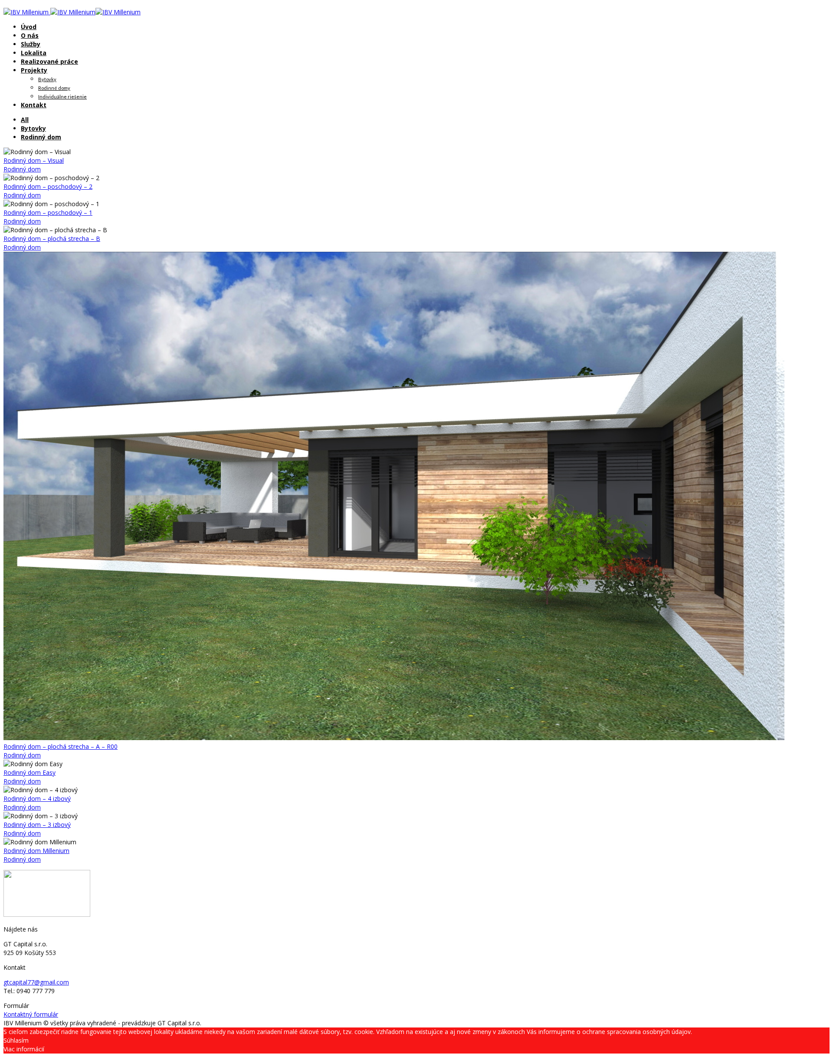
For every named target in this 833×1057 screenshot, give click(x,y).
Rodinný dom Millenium (36, 850)
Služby (30, 44)
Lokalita (33, 53)
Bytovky (47, 79)
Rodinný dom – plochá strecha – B (51, 238)
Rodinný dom (41, 137)
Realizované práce (49, 61)
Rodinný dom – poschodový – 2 (47, 186)
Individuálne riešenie (62, 96)
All (25, 119)
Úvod (28, 27)
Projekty (34, 70)
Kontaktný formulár (30, 1014)
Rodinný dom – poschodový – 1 (47, 212)
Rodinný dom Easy (29, 772)
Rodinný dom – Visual (33, 160)
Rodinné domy (54, 88)
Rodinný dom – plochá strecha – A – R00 (60, 746)
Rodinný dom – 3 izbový (37, 824)
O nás (30, 35)
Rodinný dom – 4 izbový (37, 798)
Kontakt (33, 105)
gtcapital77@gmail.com (36, 982)
